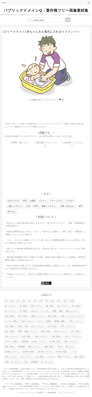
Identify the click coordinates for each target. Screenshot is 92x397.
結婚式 (48, 321)
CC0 (22, 368)
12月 (72, 301)
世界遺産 (25, 341)
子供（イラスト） (76, 321)
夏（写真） (50, 306)
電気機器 (21, 347)
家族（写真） (53, 316)
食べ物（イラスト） (38, 341)
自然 (26, 326)
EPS (25, 201)
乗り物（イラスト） (45, 352)
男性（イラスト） (71, 341)
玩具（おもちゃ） (28, 321)
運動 (61, 311)
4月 (23, 301)
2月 (12, 301)
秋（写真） (77, 306)
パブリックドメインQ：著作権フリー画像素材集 (46, 10)
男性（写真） (10, 347)
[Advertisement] (46, 110)
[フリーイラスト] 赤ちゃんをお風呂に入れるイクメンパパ (41, 31)
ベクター (70, 201)
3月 (18, 301)
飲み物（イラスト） (12, 352)
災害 (20, 326)
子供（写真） (10, 326)
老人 (26, 362)
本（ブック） (17, 362)
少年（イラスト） (67, 326)
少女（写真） (53, 326)
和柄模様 (34, 362)
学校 (62, 316)
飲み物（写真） (29, 352)
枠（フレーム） (47, 362)
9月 (52, 301)
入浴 (28, 206)
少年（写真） (10, 331)
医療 (54, 311)
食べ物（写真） (55, 341)
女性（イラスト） (61, 331)
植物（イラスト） (31, 331)
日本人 (60, 347)
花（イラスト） (27, 357)
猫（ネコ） (70, 347)
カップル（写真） (11, 321)
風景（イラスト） (64, 357)
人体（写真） (27, 336)
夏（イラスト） (37, 306)
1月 (6, 301)
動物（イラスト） (34, 347)
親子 (81, 206)
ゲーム (40, 321)
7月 (41, 301)
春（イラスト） (11, 306)
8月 (46, 301)
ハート (73, 352)
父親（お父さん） (68, 206)
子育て (36, 206)
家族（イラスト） (49, 206)
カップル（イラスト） (76, 316)
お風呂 (33, 201)
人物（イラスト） (15, 206)
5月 (29, 301)
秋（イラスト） (63, 306)
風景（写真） (79, 357)
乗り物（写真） (62, 352)
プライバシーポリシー (66, 392)
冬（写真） (24, 311)
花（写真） (40, 357)
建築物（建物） (60, 321)
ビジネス (51, 357)
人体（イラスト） (11, 336)
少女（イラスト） (38, 326)
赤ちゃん (11, 211)
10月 (58, 301)
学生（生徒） (23, 316)
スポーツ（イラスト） (72, 336)
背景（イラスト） (11, 357)
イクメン (42, 201)
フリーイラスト (56, 201)
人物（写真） (56, 336)
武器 (6, 362)
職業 (20, 331)
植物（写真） (46, 331)
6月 (35, 301)
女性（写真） (76, 331)
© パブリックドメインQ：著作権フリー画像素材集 (37, 392)
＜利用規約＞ (18, 383)
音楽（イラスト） (72, 311)
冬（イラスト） (11, 311)
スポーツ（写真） (11, 341)
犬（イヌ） (45, 311)
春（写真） (24, 306)
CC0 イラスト (14, 201)
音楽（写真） (10, 316)
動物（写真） (50, 347)
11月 (65, 301)
